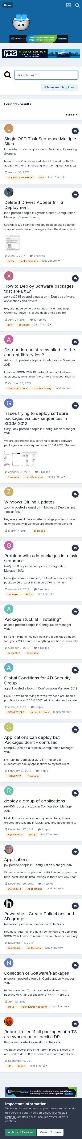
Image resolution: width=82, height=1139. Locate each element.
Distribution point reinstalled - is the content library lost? (39, 352)
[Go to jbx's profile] (8, 849)
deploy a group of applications (34, 800)
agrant (8, 688)
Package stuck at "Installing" (32, 619)
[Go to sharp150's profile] (8, 727)
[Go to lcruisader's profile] (8, 128)
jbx (6, 865)
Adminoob (11, 360)
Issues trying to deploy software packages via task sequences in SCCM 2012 (36, 418)
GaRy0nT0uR (13, 566)
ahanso (9, 625)
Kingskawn (11, 1042)
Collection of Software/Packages (36, 973)
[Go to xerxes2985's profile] (8, 275)
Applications (16, 859)
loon (7, 213)
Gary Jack (11, 429)
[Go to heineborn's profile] (8, 903)
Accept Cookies (22, 1132)
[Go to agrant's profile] (8, 667)
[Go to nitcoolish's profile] (8, 962)
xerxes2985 (12, 296)
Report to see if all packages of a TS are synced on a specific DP (40, 1034)
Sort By (71, 114)
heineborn (11, 924)
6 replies (43, 647)
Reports (54, 1042)
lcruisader (11, 149)
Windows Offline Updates (29, 502)
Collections (56, 924)
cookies (33, 1108)
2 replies (44, 471)
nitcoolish (10, 978)
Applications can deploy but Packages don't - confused (32, 740)
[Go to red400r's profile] (8, 790)
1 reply (38, 707)
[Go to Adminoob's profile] (8, 339)
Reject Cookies (50, 1132)
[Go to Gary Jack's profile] (8, 403)
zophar (9, 507)
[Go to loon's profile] (8, 192)
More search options (60, 87)
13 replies (39, 319)
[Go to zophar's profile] (8, 491)
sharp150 (10, 748)
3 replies (39, 255)
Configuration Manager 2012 (57, 688)
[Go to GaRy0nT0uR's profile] (8, 545)
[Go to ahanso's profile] (8, 609)
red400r (10, 806)
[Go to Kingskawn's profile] (8, 1021)
